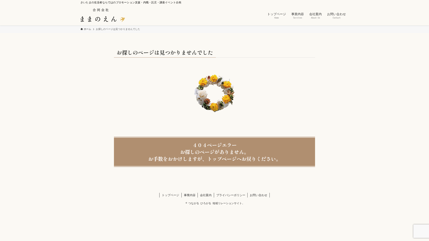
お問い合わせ (258, 195)
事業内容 (190, 195)
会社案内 (206, 195)
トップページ (170, 195)
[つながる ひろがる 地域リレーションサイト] (102, 15)
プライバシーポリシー (230, 195)
